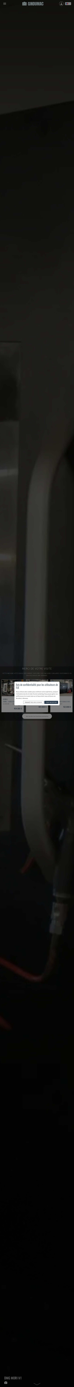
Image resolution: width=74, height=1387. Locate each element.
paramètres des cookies (33, 702)
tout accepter (51, 702)
